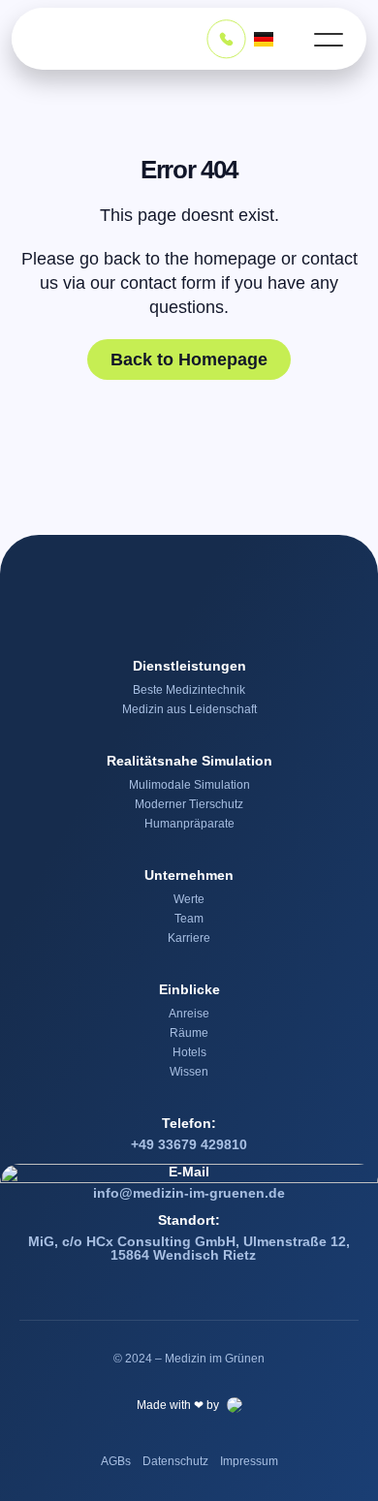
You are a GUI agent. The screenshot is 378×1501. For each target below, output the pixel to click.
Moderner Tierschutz (189, 804)
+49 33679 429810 (189, 1144)
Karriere (189, 938)
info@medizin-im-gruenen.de (189, 1193)
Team (189, 918)
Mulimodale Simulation (189, 785)
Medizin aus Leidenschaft (189, 709)
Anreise (189, 1013)
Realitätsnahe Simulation (189, 760)
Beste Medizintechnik (189, 690)
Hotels (189, 1052)
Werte (189, 899)
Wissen (189, 1072)
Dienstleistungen (189, 665)
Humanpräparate (189, 823)
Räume (189, 1033)
